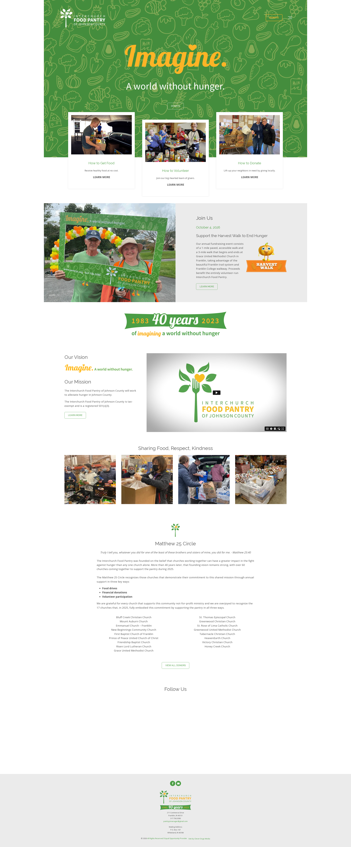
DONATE (274, 17)
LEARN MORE (207, 286)
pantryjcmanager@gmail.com (175, 821)
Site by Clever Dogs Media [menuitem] (199, 838)
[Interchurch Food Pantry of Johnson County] (83, 17)
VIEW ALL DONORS (175, 665)
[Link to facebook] (172, 783)
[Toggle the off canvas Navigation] (290, 17)
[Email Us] (178, 783)
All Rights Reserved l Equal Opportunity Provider (167, 838)
